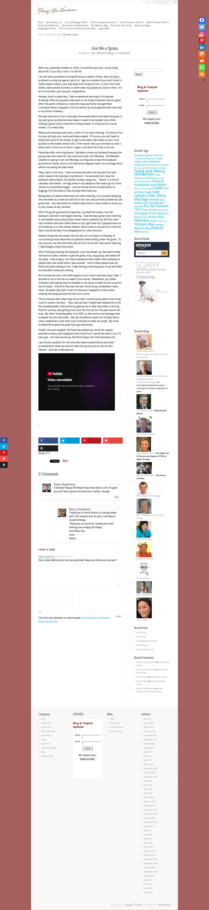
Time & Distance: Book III (131, 22)
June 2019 (148, 835)
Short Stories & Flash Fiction (75, 25)
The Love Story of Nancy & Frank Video (77, 28)
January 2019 (149, 855)
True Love (156, 213)
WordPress (164, 904)
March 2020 (149, 797)
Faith (148, 165)
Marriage (141, 199)
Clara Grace (141, 632)
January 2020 (149, 806)
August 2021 (149, 748)
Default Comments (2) (46, 556)
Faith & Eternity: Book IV (157, 22)
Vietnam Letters (47, 756)
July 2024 (147, 719)
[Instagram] (202, 34)
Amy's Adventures (143, 595)
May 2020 (148, 789)
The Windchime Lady (145, 650)
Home (40, 22)
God (147, 178)
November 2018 (150, 863)
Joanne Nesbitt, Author (145, 453)
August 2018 (149, 876)
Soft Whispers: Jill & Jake (146, 641)
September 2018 (151, 872)
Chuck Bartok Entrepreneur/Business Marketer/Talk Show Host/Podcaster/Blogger (151, 379)
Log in (112, 719)
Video (43, 752)
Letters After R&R (48, 731)
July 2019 (147, 830)
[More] (202, 74)
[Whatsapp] (202, 67)
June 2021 (148, 756)
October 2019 (149, 818)
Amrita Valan (141, 677)
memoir (154, 199)
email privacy (151, 122)
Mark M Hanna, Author (145, 475)
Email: (142, 105)
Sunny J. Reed (141, 620)
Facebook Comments (64, 556)
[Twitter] (202, 27)
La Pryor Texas (146, 188)
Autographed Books (47, 28)
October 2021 (149, 744)
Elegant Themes (133, 904)
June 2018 (148, 884)
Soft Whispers (142, 645)
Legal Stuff (103, 28)
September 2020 (151, 777)
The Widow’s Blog (99, 25)
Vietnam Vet (162, 221)
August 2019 (149, 826)
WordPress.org (116, 731)
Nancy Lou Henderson (149, 203)
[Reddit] (202, 60)
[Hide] (204, 80)
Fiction (154, 164)
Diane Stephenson (64, 484)
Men (162, 199)
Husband (157, 181)
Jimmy (136, 188)
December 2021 (150, 735)
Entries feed (114, 723)
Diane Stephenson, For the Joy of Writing (150, 516)
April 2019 (148, 843)
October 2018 (149, 868)
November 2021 (150, 740)
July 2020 (147, 781)
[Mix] (202, 54)
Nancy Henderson (80, 509)
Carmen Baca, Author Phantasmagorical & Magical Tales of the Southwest (152, 354)
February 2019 (150, 851)
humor (147, 181)
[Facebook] (202, 20)
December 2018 (150, 859)
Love (157, 187)
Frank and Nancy (159, 168)
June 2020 (148, 785)
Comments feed (116, 727)
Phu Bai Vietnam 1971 (151, 207)
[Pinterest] (202, 40)
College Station (141, 161)
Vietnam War (144, 224)
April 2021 (148, 760)
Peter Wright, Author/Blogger (148, 496)
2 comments (122, 53)
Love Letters (46, 735)
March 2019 (149, 847)
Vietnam (153, 221)
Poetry (153, 209)
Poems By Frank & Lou (48, 25)
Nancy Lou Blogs (142, 25)
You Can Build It (143, 578)
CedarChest (46, 723)
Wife (137, 231)
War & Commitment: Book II (104, 22)
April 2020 (148, 793)
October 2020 (149, 773)
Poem (145, 209)
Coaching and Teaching (152, 158)
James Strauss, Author (145, 434)
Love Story (156, 195)
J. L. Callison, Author (144, 411)
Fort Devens (164, 165)
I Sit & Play (141, 637)
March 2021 (149, 764)
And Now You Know (159, 677)
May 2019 (148, 839)
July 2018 (147, 880)
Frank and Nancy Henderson (149, 172)
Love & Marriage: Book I (76, 22)
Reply (117, 497)
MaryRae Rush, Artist (145, 559)
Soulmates (141, 213)
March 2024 (149, 723)
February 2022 (150, 731)
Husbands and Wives (150, 185)
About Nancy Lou (54, 22)
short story (45, 744)
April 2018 (148, 892)
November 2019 (150, 814)
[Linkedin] (202, 47)
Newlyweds (138, 207)
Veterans (141, 220)
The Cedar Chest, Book (121, 25)
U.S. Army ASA (152, 217)
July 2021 (147, 752)
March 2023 (149, 727)
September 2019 (151, 822)
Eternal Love (46, 727)
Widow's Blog (142, 228)
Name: (142, 99)
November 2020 (150, 768)
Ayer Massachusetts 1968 (146, 155)
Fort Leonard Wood (142, 168)
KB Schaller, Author (144, 539)
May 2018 (148, 888)
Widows (157, 228)
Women (144, 231)
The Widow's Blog (53, 34)
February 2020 (150, 802)
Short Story (163, 210)
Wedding (159, 225)
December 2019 (150, 810)
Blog (43, 719)
